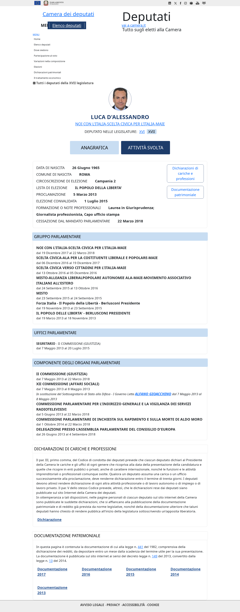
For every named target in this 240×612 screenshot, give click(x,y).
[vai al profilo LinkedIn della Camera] (169, 2)
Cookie (153, 605)
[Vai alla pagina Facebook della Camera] (180, 2)
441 (140, 547)
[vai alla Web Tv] (191, 2)
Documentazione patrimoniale (185, 192)
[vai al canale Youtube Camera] (197, 2)
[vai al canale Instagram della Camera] (185, 2)
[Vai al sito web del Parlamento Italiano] (53, 2)
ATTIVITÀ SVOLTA (145, 148)
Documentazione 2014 (186, 572)
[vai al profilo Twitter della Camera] (175, 2)
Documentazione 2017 (52, 572)
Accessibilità (133, 605)
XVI (142, 131)
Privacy (113, 605)
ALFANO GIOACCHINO (153, 393)
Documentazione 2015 (141, 572)
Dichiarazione (49, 519)
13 (51, 561)
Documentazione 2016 (97, 572)
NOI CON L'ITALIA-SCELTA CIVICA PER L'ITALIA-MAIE (120, 123)
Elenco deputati (66, 25)
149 (154, 556)
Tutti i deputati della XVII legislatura (65, 83)
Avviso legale (92, 605)
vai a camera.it (134, 25)
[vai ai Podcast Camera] (204, 2)
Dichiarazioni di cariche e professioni (185, 173)
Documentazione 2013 (52, 590)
